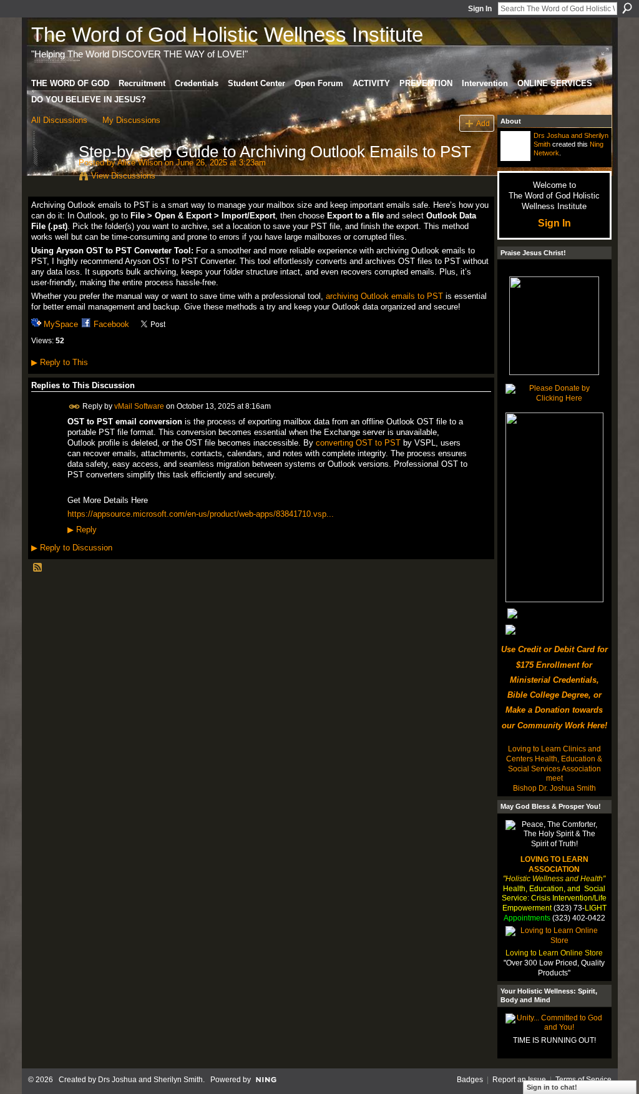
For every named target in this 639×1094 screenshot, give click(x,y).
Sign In (480, 8)
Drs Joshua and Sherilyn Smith (150, 1079)
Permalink (74, 407)
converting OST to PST (358, 442)
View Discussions (123, 175)
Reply (82, 529)
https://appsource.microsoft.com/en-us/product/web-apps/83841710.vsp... (200, 514)
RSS (38, 568)
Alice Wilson (139, 162)
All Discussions (59, 120)
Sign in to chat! (552, 1087)
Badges (470, 1079)
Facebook (111, 324)
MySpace (61, 324)
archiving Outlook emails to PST (384, 296)
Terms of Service (583, 1079)
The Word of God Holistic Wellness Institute (227, 34)
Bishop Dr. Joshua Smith (554, 788)
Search (627, 8)
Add (483, 123)
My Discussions (131, 120)
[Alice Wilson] (51, 178)
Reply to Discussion (71, 547)
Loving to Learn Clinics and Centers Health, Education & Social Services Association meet (554, 764)
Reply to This (59, 362)
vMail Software (139, 406)
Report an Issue (519, 1079)
